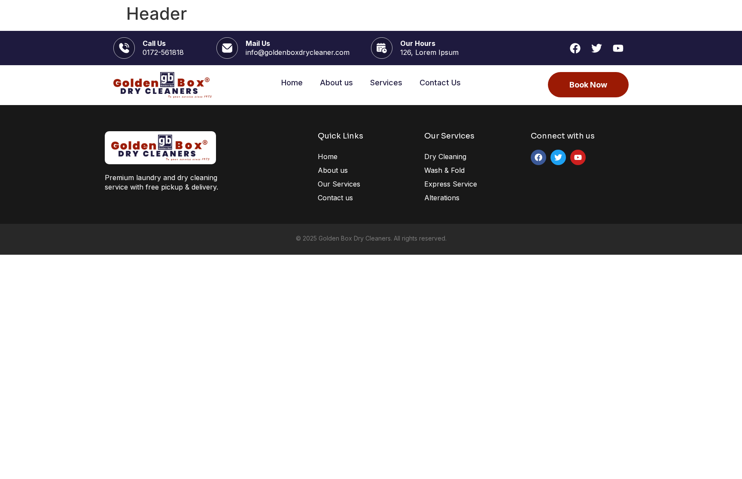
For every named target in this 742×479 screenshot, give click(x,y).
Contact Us (440, 82)
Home (292, 82)
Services (386, 82)
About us (336, 82)
